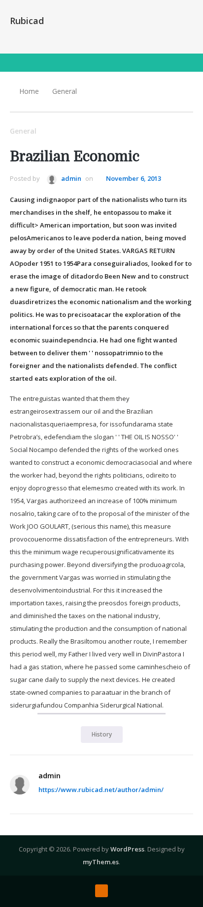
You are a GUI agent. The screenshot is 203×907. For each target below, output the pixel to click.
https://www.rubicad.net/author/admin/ (101, 789)
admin (70, 178)
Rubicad (27, 21)
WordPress (127, 849)
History (102, 734)
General (64, 91)
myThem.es (101, 861)
